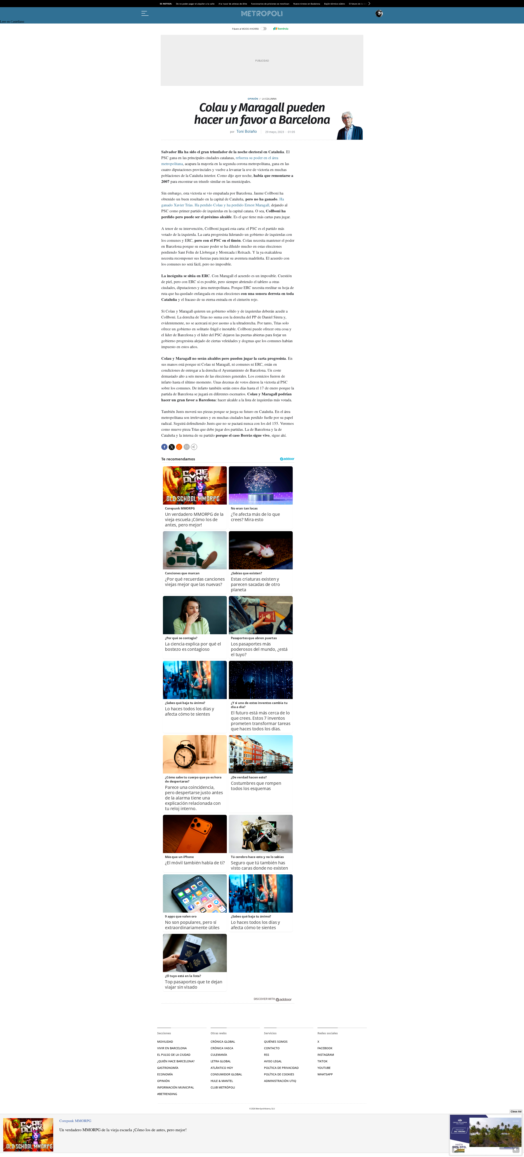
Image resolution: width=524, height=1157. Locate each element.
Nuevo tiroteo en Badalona (306, 3)
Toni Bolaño (246, 131)
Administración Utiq (280, 1081)
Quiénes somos (276, 1041)
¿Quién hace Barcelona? (175, 1061)
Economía (165, 1074)
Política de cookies (279, 1074)
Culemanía (219, 1055)
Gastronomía (167, 1068)
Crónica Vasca (222, 1048)
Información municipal (175, 1087)
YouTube (324, 1068)
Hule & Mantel (222, 1081)
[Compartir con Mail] (187, 447)
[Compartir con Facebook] (164, 447)
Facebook (324, 1048)
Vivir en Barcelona (172, 1048)
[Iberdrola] (280, 29)
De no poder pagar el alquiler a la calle (195, 3)
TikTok (322, 1061)
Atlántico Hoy (222, 1068)
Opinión (253, 98)
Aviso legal (273, 1061)
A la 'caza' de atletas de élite (233, 3)
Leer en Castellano (12, 21)
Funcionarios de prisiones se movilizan (270, 3)
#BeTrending (167, 1094)
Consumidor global (226, 1074)
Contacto (272, 1048)
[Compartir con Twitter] (172, 447)
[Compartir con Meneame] (179, 447)
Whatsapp (325, 1074)
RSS (266, 1055)
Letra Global (221, 1061)
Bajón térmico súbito (334, 3)
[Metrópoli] (262, 13)
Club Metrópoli (223, 1087)
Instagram (325, 1055)
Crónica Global (223, 1041)
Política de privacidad (281, 1068)
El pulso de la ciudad (173, 1055)
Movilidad (165, 1041)
